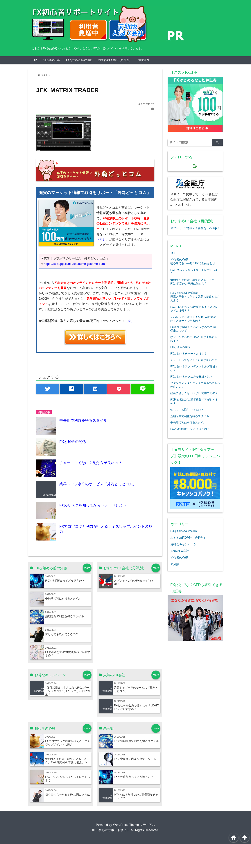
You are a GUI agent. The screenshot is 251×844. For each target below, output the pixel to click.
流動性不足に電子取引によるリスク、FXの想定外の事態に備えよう (66, 760)
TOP (34, 60)
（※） (101, 239)
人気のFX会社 (179, 550)
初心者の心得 (51, 60)
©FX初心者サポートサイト (111, 830)
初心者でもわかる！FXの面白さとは (67, 794)
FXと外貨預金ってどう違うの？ (65, 580)
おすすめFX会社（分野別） (188, 537)
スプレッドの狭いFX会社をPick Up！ (195, 228)
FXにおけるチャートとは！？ (188, 353)
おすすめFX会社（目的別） (115, 60)
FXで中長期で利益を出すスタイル (135, 758)
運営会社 (143, 60)
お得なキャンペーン (183, 544)
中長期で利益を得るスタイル (83, 420)
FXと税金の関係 (72, 442)
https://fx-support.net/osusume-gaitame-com (74, 264)
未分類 (174, 564)
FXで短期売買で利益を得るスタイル (136, 741)
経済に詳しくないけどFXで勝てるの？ (194, 393)
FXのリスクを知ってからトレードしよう (92, 505)
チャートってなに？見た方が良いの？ (90, 463)
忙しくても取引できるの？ (61, 634)
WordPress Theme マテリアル (134, 825)
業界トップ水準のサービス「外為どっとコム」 (98, 484)
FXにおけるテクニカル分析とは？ (191, 376)
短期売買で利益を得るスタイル (64, 616)
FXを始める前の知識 (79, 60)
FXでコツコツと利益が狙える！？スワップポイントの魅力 (67, 742)
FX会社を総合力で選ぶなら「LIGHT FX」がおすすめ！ (136, 707)
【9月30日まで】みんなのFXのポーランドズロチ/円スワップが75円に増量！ (67, 691)
